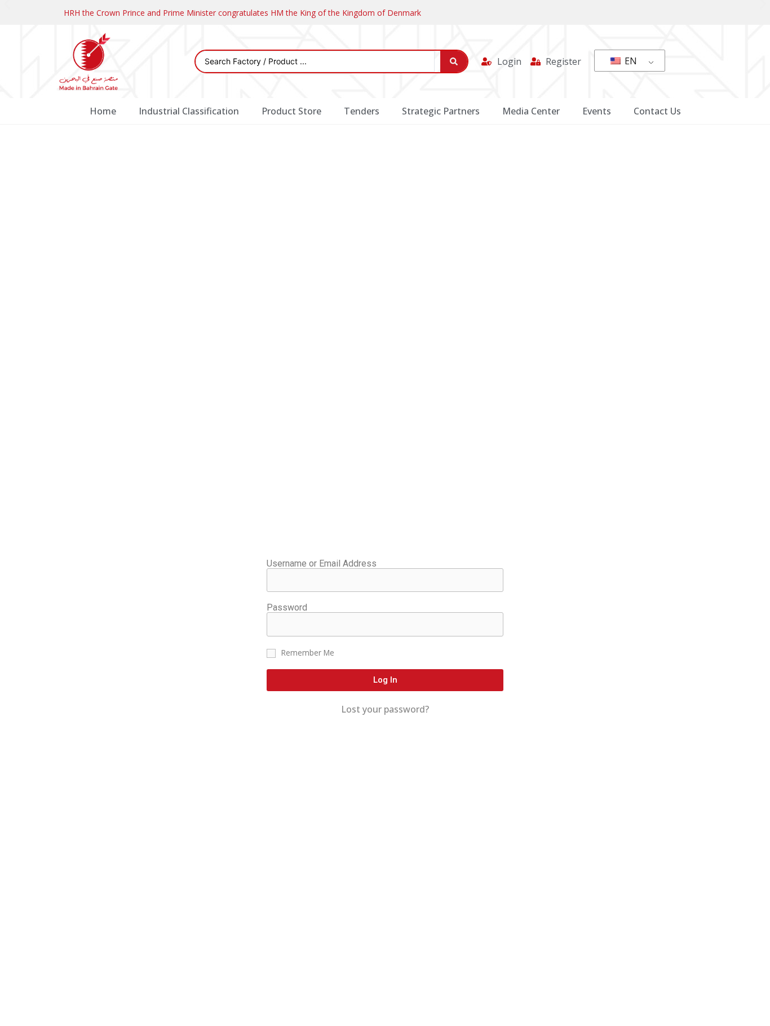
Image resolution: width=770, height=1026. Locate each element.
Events (596, 111)
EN (629, 61)
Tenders (361, 111)
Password (287, 607)
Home (103, 111)
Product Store (291, 111)
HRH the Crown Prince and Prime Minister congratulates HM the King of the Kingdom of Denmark (242, 12)
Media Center (531, 111)
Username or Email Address (322, 563)
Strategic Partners (441, 111)
